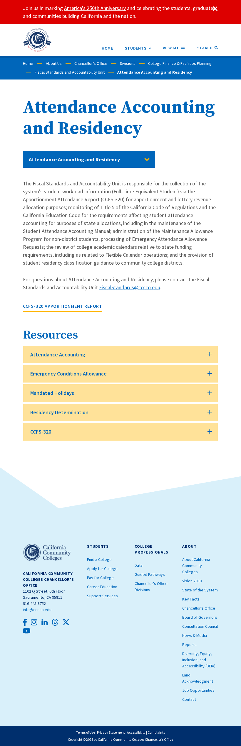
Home (28, 63)
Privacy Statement (111, 732)
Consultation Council (200, 626)
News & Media (194, 635)
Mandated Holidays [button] (52, 393)
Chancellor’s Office (90, 63)
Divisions (127, 63)
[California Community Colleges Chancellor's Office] (37, 40)
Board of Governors (199, 617)
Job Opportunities (198, 690)
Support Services (102, 595)
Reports (189, 644)
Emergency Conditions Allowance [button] (68, 373)
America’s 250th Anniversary (95, 8)
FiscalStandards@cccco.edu (129, 287)
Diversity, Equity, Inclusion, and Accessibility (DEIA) (198, 660)
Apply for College (102, 568)
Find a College (99, 559)
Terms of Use (85, 732)
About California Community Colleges (196, 565)
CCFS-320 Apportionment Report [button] (62, 306)
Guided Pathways (150, 574)
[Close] (215, 9)
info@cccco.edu (37, 609)
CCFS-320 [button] (40, 431)
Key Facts (191, 599)
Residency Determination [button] (59, 412)
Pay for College (100, 577)
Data (139, 565)
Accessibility (136, 732)
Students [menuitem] (138, 48)
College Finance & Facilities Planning (180, 63)
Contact (189, 699)
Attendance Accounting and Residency (74, 159)
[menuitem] (107, 48)
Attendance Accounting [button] (57, 354)
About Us (54, 63)
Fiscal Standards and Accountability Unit (70, 72)
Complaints (156, 732)
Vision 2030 (192, 580)
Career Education (102, 586)
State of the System (200, 590)
